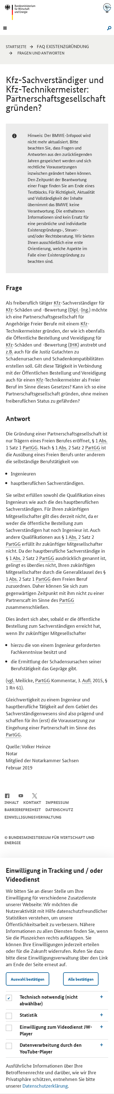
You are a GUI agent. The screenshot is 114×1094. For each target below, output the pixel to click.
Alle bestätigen (81, 979)
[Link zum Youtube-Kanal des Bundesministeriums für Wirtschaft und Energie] (21, 795)
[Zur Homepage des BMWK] (22, 12)
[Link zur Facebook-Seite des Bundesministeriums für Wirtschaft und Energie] (7, 795)
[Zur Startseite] (107, 8)
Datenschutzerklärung (45, 1085)
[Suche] (108, 27)
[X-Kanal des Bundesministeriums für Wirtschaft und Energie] (34, 795)
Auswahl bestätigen (27, 979)
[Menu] (5, 27)
